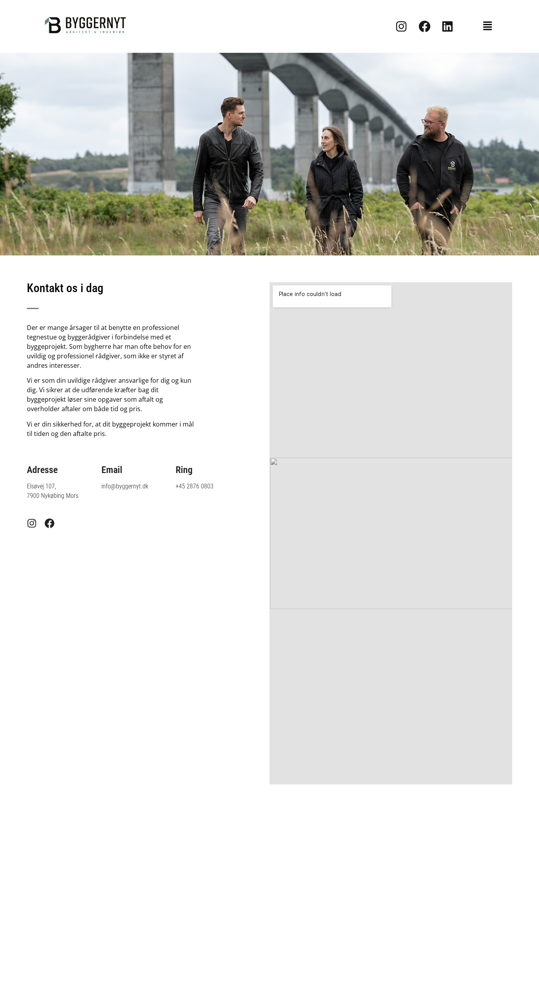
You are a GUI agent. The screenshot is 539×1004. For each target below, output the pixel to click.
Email (111, 469)
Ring (184, 469)
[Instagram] (32, 523)
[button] (488, 26)
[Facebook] (49, 523)
